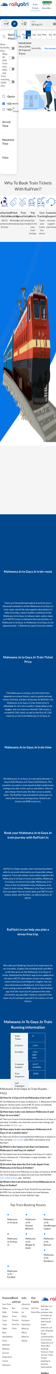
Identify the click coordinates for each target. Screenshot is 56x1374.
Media (24, 1340)
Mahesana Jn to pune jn (12, 1241)
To (22, 21)
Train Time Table (4, 1324)
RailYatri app (16, 1125)
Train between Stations (6, 1344)
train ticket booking (9, 1178)
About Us (26, 1304)
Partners (25, 1320)
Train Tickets (35, 6)
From (6, 21)
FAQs (24, 1316)
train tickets (18, 1139)
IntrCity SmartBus (46, 6)
